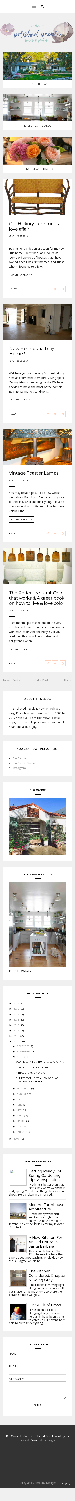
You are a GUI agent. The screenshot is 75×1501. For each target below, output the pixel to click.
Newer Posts (11, 680)
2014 (16, 1019)
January (22, 1132)
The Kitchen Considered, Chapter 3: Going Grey (47, 1275)
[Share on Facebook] (48, 289)
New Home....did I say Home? (31, 351)
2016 (16, 1008)
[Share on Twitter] (55, 289)
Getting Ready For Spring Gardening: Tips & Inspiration (45, 1175)
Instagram (19, 768)
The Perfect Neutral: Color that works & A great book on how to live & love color (36, 598)
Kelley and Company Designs (37, 1483)
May (19, 1110)
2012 (16, 1030)
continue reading (21, 275)
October (22, 1057)
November (23, 1051)
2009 (16, 1138)
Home (68, 680)
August (21, 1094)
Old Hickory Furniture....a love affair (35, 226)
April (20, 1115)
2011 (16, 1036)
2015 (16, 1014)
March (21, 1121)
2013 (16, 1025)
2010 (16, 1041)
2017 (16, 1003)
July (19, 1099)
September (23, 1088)
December (23, 1046)
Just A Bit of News (45, 1305)
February (23, 1126)
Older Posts (42, 680)
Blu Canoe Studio (24, 763)
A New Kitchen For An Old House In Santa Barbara (45, 1242)
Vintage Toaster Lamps (34, 473)
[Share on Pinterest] (63, 289)
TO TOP (67, 1483)
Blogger (52, 1440)
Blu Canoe (19, 758)
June (19, 1104)
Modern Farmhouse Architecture (46, 1207)
